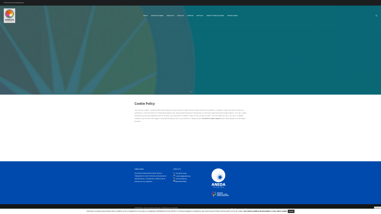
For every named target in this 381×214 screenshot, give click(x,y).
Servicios (170, 15)
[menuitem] (145, 16)
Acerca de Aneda (157, 15)
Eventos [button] (190, 15)
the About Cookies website (211, 118)
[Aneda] (9, 15)
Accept (291, 211)
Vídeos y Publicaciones (215, 15)
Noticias (200, 15)
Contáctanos (232, 15)
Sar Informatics (174, 208)
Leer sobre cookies (280, 211)
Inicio (145, 15)
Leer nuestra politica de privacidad (256, 211)
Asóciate (180, 15)
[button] (376, 16)
